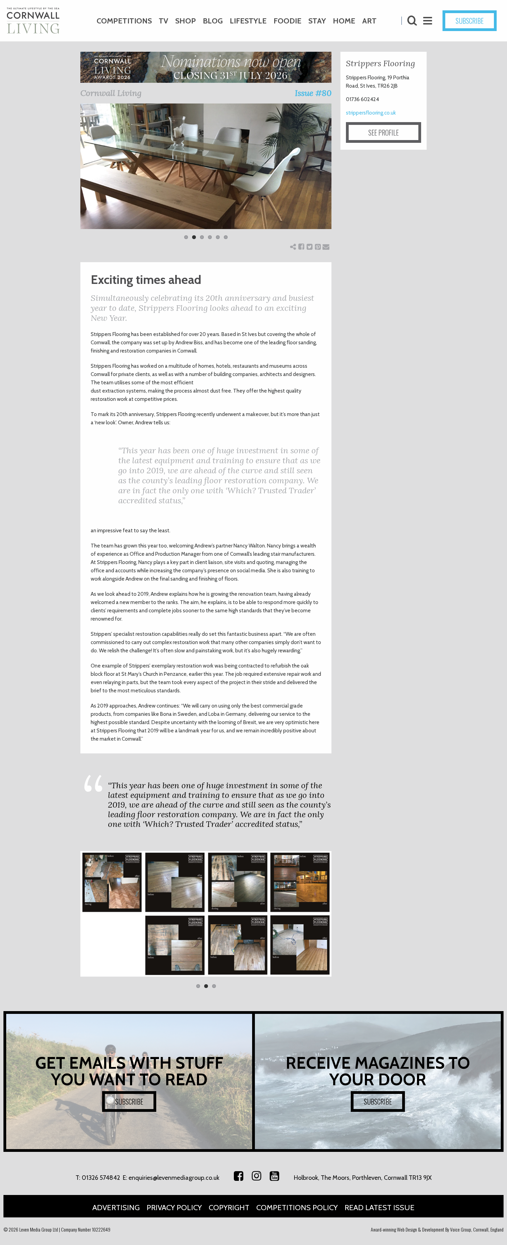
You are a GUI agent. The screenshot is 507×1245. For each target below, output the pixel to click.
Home (344, 21)
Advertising (116, 1207)
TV (163, 21)
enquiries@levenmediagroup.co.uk (174, 1178)
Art (369, 21)
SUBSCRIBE (470, 21)
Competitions (124, 21)
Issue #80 (313, 93)
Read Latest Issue (380, 1207)
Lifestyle (248, 21)
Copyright (229, 1207)
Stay (317, 21)
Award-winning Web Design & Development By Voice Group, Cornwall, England (437, 1229)
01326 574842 (101, 1178)
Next (342, 176)
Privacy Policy (174, 1207)
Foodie (287, 21)
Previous (70, 176)
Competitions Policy (297, 1207)
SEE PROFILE (383, 132)
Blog (213, 21)
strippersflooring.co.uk (371, 113)
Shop (185, 21)
